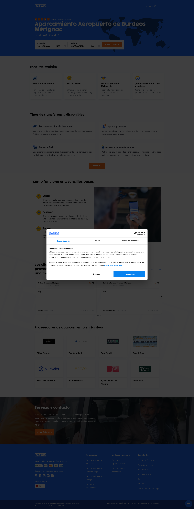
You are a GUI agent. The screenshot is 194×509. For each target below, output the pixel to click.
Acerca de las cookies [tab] (130, 241)
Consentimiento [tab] (63, 241)
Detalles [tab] (97, 241)
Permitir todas (129, 274)
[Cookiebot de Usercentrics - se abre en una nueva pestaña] (135, 233)
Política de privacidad (113, 265)
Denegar (96, 274)
